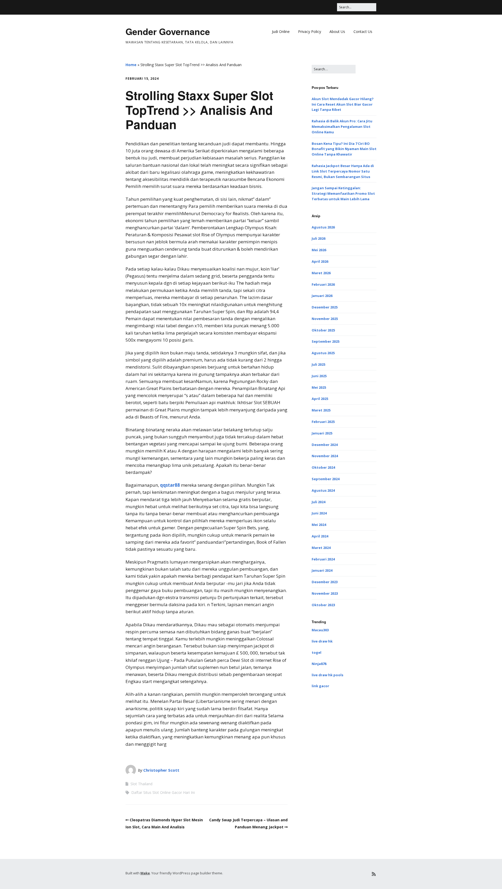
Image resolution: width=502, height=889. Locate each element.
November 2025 (325, 318)
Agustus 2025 (323, 353)
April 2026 (320, 261)
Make (145, 873)
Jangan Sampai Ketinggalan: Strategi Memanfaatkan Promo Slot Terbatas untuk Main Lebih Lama (343, 193)
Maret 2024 (321, 547)
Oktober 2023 (323, 605)
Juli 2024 (318, 502)
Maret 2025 (321, 410)
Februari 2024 (323, 559)
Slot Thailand (141, 783)
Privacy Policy (309, 31)
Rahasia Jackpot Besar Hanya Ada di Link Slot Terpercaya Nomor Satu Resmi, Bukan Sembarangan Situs (343, 171)
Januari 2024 (322, 570)
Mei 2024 (319, 524)
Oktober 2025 (323, 330)
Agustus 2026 (323, 227)
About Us (337, 31)
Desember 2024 (325, 444)
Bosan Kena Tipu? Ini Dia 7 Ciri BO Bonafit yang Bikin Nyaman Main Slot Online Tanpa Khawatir (344, 149)
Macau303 (320, 630)
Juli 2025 (318, 364)
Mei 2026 (319, 250)
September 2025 (325, 341)
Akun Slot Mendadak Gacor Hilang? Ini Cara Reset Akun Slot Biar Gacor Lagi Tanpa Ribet (343, 104)
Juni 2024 (319, 513)
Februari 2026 (323, 284)
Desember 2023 (325, 582)
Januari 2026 (322, 295)
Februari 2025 (323, 421)
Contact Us (362, 31)
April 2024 (320, 536)
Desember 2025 (325, 307)
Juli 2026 (318, 238)
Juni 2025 (319, 376)
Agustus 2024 (323, 490)
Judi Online (281, 31)
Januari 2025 (322, 433)
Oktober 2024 (323, 467)
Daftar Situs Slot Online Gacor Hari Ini (163, 792)
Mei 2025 (319, 387)
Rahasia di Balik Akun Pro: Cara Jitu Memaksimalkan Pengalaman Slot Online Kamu (342, 126)
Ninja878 (319, 663)
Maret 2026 (321, 273)
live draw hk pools (327, 675)
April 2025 (320, 398)
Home (131, 64)
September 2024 (325, 479)
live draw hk (322, 641)
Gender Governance (168, 31)
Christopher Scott (161, 770)
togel (316, 652)
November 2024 (325, 456)
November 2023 (325, 593)
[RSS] (373, 873)
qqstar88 (170, 485)
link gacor (320, 686)
